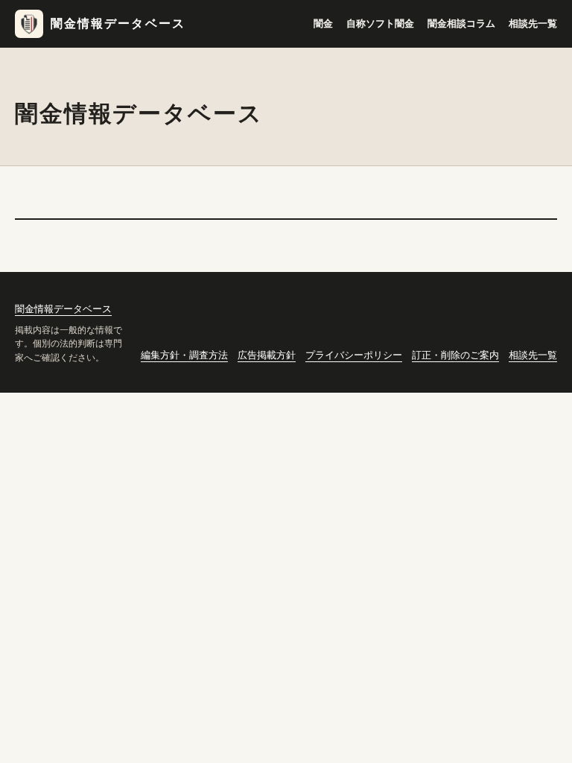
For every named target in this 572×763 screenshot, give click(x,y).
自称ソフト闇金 (380, 23)
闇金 (323, 23)
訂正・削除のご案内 (455, 355)
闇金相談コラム (461, 23)
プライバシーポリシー (353, 355)
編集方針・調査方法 (184, 355)
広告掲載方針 (267, 355)
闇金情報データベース (118, 23)
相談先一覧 (533, 23)
